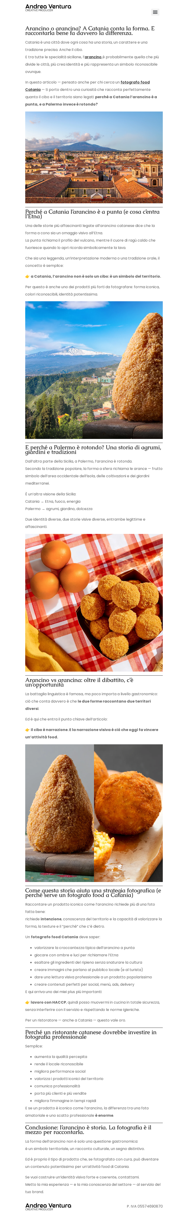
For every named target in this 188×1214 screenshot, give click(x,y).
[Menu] (155, 12)
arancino (93, 57)
